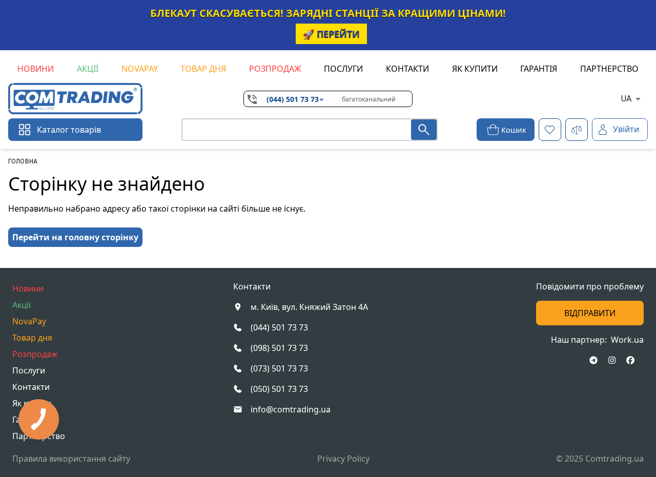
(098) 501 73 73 (279, 348)
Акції (87, 68)
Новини (35, 68)
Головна (22, 161)
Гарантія (538, 68)
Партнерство (609, 68)
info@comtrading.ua (291, 409)
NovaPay (139, 68)
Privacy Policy (343, 458)
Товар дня (203, 68)
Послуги (343, 68)
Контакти (407, 68)
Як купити (475, 68)
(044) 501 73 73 (292, 99)
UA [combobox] (626, 98)
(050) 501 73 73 (279, 389)
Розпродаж (275, 68)
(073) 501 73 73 (279, 368)
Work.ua (627, 339)
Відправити (590, 313)
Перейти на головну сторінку (75, 237)
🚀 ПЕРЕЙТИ (331, 34)
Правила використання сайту (71, 458)
